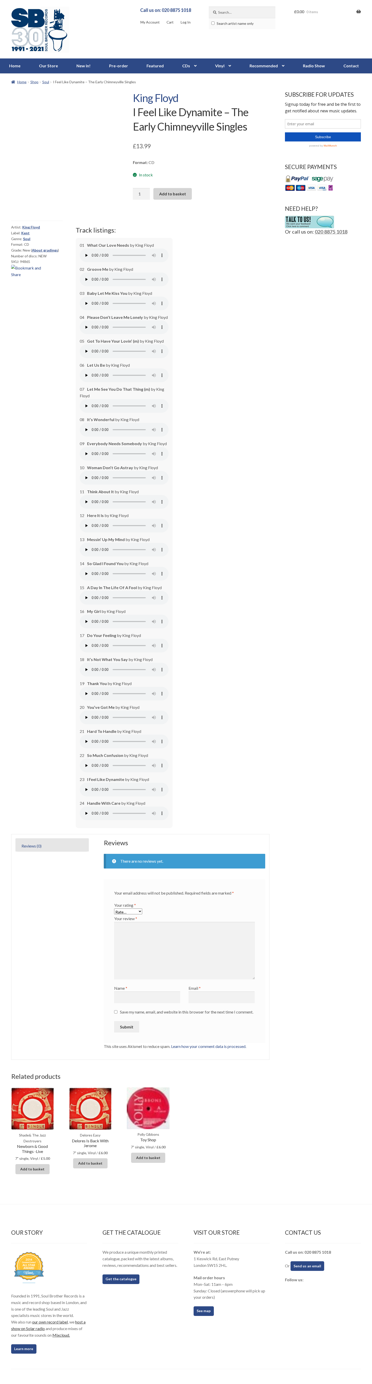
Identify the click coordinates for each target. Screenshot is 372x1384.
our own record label (50, 1321)
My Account (150, 22)
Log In (186, 22)
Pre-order (118, 65)
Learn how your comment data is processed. (208, 1046)
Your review (125, 918)
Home (14, 65)
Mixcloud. (61, 1335)
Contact (351, 65)
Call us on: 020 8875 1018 (165, 10)
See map (204, 1311)
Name (120, 988)
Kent (25, 233)
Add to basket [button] (32, 1169)
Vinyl (219, 65)
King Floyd (155, 98)
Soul (45, 82)
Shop (34, 82)
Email (195, 988)
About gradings (45, 250)
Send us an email (307, 1266)
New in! (83, 65)
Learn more (23, 1349)
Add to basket (172, 193)
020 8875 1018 (331, 232)
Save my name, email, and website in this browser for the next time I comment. (186, 1011)
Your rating (125, 905)
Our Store (48, 65)
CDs (186, 65)
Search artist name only (235, 23)
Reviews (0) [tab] (32, 845)
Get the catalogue (121, 1279)
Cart (170, 22)
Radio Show (314, 65)
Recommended (264, 65)
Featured (155, 65)
